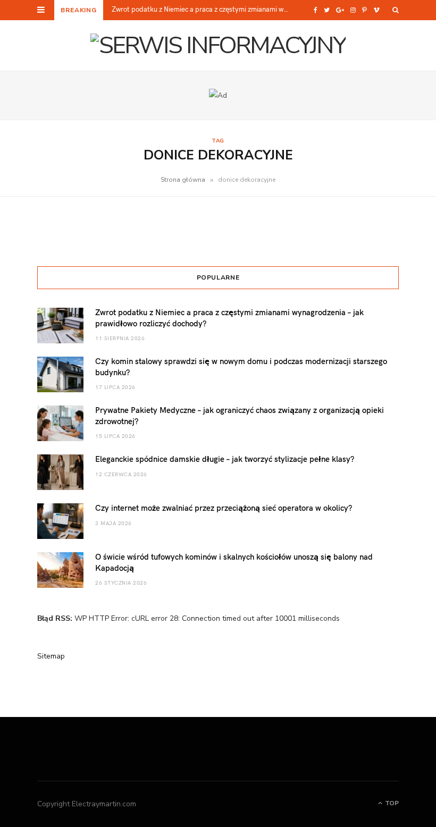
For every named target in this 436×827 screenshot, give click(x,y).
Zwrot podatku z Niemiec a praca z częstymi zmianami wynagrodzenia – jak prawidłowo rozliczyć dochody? (204, 9)
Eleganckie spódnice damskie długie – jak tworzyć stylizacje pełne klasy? (224, 458)
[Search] (395, 10)
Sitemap (51, 656)
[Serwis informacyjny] (218, 45)
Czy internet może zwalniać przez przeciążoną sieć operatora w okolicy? (223, 507)
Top (391, 803)
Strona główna (183, 179)
